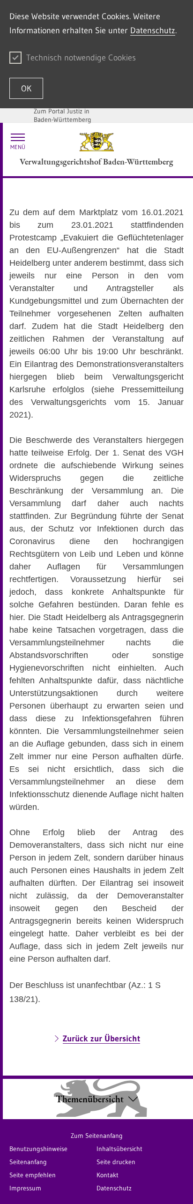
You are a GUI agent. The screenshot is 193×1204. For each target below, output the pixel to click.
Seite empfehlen (32, 1175)
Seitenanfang (28, 1162)
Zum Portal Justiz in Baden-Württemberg (62, 115)
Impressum (25, 1188)
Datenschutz (152, 30)
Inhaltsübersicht (119, 1148)
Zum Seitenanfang (97, 1135)
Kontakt (107, 1175)
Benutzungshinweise (38, 1148)
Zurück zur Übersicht (101, 1038)
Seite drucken (115, 1162)
